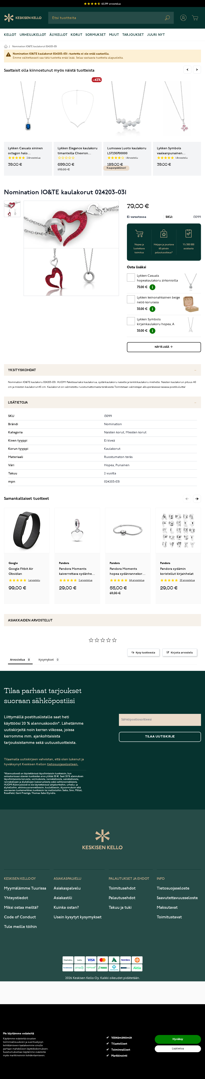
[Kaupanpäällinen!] (127, 109)
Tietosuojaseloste (173, 888)
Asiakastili (63, 898)
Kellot (10, 35)
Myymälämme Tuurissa (25, 888)
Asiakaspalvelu (67, 888)
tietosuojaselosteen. (62, 764)
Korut (76, 35)
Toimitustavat (169, 917)
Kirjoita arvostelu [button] (182, 652)
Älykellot (58, 35)
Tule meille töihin (20, 926)
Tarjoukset (133, 35)
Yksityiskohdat (22, 370)
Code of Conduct (20, 917)
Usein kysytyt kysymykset (77, 917)
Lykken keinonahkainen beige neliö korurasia (158, 300)
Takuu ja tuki (120, 907)
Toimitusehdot (122, 888)
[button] (197, 499)
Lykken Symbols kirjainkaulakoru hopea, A (155, 322)
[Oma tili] (183, 18)
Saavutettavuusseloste (177, 898)
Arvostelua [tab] (17, 659)
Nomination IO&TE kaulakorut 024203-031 (34, 46)
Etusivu (5, 46)
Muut (114, 35)
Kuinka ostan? (66, 907)
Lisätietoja (18, 402)
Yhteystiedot (16, 898)
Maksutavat (167, 907)
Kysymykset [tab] (46, 659)
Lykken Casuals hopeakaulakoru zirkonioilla (157, 278)
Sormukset (95, 35)
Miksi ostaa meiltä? (21, 907)
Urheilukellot (33, 35)
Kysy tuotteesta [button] (145, 652)
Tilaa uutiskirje (160, 736)
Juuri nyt (156, 35)
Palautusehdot (122, 898)
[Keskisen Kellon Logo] (23, 17)
